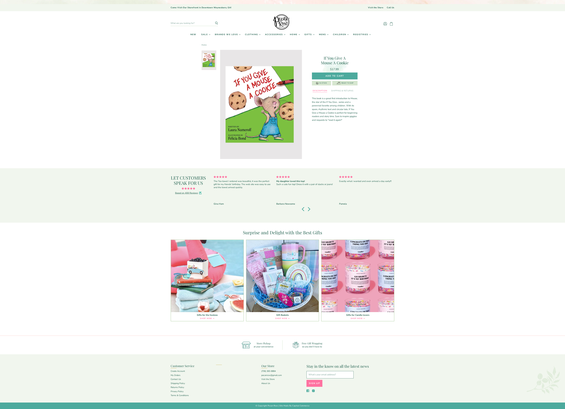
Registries (361, 34)
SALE (205, 34)
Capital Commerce (300, 405)
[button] (304, 209)
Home (294, 34)
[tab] (320, 91)
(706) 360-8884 (268, 371)
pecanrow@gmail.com (271, 375)
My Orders (175, 375)
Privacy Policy (177, 391)
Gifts (308, 34)
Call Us (390, 7)
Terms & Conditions (180, 395)
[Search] (214, 23)
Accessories (274, 34)
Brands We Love (227, 34)
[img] (188, 188)
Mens (323, 34)
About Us (265, 383)
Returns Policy (177, 387)
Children (340, 34)
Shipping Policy (178, 383)
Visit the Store (375, 7)
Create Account (178, 371)
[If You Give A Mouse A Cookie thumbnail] (209, 60)
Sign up (314, 383)
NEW (193, 34)
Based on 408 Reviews (186, 193)
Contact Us (176, 379)
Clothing (252, 34)
